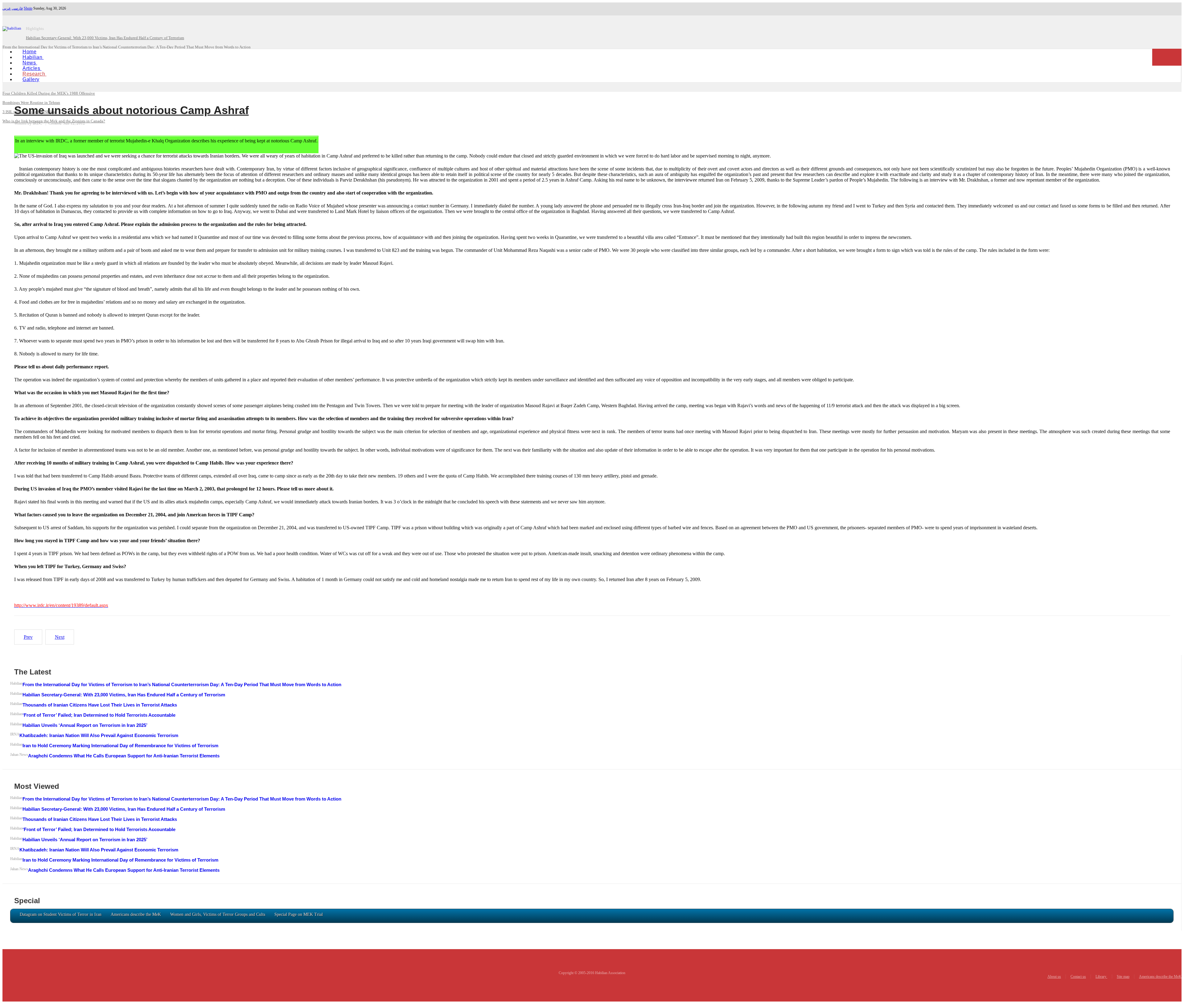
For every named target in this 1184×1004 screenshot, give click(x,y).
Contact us (1078, 976)
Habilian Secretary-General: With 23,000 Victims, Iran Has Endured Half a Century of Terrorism (124, 694)
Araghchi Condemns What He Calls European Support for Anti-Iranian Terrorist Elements (124, 755)
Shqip (28, 8)
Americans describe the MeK (1160, 976)
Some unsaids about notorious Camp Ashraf (131, 110)
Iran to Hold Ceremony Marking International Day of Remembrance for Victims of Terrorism (120, 745)
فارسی (17, 8)
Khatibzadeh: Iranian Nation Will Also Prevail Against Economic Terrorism (98, 735)
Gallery (31, 79)
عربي (6, 8)
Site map (1123, 976)
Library (1101, 976)
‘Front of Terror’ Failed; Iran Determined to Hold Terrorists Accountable (99, 715)
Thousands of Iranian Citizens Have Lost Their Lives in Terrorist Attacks (100, 704)
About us (1054, 976)
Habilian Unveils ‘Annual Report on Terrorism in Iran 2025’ (85, 725)
